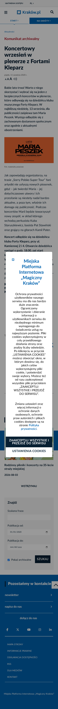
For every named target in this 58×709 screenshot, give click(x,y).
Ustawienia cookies (29, 451)
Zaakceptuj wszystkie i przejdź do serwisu (29, 442)
